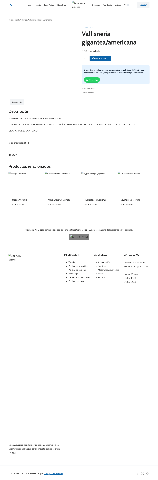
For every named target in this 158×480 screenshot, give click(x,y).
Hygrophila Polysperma (95, 200)
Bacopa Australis (19, 200)
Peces (101, 273)
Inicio (29, 5)
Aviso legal (73, 273)
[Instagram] (147, 473)
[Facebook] (138, 473)
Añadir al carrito (100, 58)
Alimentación (104, 262)
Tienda (37, 5)
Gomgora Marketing (53, 473)
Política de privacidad (78, 266)
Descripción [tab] (17, 102)
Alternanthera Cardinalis (59, 200)
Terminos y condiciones (79, 277)
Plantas (87, 27)
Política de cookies (77, 270)
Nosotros (61, 5)
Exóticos (102, 266)
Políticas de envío (76, 281)
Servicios (96, 5)
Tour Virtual (49, 5)
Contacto (107, 5)
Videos (118, 5)
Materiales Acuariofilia (108, 270)
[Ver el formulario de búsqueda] (11, 5)
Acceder (143, 5)
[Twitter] (142, 473)
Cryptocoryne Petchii (130, 200)
